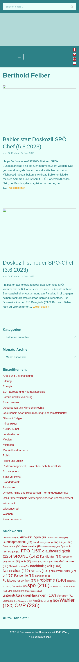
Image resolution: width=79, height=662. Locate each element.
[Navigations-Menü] (19, 57)
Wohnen (8, 513)
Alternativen (11, 537)
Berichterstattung (58, 537)
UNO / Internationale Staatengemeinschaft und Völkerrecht (38, 497)
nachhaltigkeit (45, 566)
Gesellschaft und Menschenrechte (23, 407)
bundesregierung (45, 542)
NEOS (40, 571)
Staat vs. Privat (12, 476)
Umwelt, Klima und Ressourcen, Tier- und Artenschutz (35, 492)
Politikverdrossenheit (19, 580)
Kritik (26, 561)
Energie (7, 386)
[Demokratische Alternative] (15, 30)
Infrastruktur (10, 423)
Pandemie (24, 575)
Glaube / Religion (13, 418)
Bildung (7, 381)
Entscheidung (51, 546)
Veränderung (46, 600)
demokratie (32, 546)
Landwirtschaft (11, 434)
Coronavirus (11, 546)
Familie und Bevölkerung (17, 397)
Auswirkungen (34, 537)
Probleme (51, 580)
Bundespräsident (17, 542)
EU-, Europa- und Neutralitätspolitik (24, 391)
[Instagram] (74, 59)
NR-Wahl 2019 (63, 571)
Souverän (19, 586)
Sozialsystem (11, 471)
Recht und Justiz (13, 460)
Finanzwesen (11, 402)
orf (8, 575)
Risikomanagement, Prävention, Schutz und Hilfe (32, 466)
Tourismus (9, 487)
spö (38, 585)
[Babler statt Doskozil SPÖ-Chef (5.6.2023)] (39, 87)
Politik (6, 455)
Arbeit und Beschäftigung (18, 375)
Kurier (37, 561)
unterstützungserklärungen (29, 595)
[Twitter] (74, 54)
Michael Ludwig (19, 566)
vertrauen (10, 601)
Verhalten (65, 595)
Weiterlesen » (16, 187)
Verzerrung (25, 601)
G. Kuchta (13, 153)
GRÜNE (26, 556)
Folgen (14, 551)
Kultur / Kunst (11, 428)
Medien (7, 439)
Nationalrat (16, 571)
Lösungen (50, 561)
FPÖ (31, 550)
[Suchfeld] (72, 6)
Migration (8, 444)
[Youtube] (74, 63)
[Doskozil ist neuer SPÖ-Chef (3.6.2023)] (39, 211)
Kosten (14, 561)
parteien (42, 575)
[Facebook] (74, 49)
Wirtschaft (9, 503)
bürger (65, 542)
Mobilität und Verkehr (15, 450)
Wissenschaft (11, 508)
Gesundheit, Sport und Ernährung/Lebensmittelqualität (35, 412)
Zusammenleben (13, 519)
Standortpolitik (11, 482)
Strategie (56, 586)
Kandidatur (50, 556)
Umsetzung (16, 591)
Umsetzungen (33, 591)
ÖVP (27, 605)
